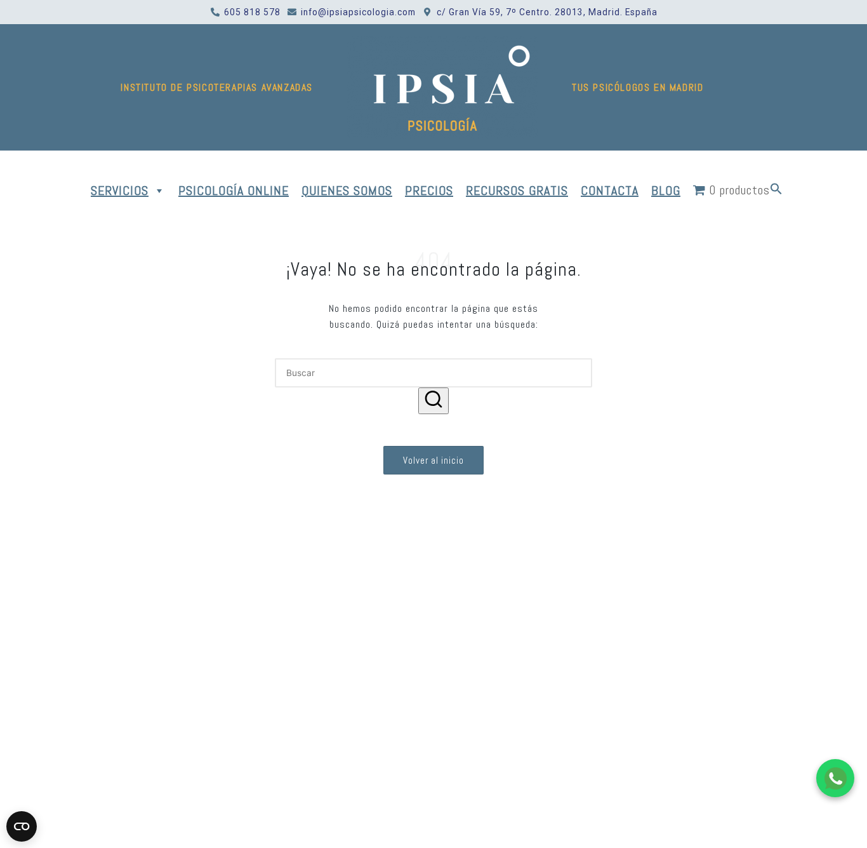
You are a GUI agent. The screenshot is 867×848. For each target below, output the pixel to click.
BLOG (665, 190)
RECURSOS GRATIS (517, 190)
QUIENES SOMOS (346, 190)
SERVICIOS (120, 190)
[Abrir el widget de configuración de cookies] (21, 826)
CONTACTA (610, 190)
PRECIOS (429, 190)
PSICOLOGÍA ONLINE (233, 190)
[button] (776, 190)
